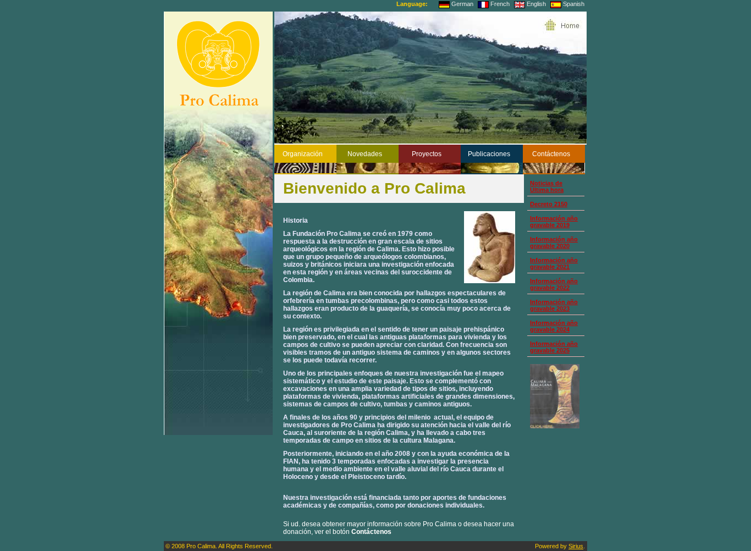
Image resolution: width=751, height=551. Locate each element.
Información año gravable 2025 (554, 347)
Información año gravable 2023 (554, 305)
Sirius (575, 546)
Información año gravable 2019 (554, 221)
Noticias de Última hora (547, 186)
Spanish (573, 4)
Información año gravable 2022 (554, 284)
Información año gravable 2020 (554, 242)
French (500, 4)
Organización (303, 154)
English (536, 4)
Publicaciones (489, 154)
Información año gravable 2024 (554, 326)
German (462, 4)
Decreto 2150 (548, 204)
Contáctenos (551, 154)
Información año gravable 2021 (554, 263)
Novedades (364, 154)
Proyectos (426, 154)
